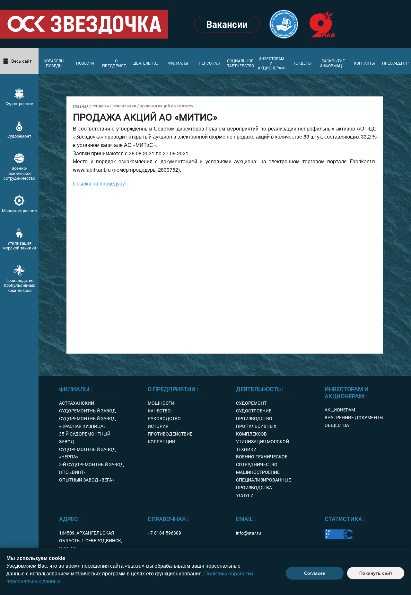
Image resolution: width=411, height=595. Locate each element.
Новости (85, 63)
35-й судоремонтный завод (84, 437)
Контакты (364, 63)
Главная (81, 106)
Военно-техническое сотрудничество (19, 173)
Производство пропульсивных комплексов (19, 285)
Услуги (245, 495)
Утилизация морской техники (19, 246)
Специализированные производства (263, 483)
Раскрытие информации (333, 63)
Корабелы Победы (54, 63)
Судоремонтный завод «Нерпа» (87, 453)
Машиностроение (19, 210)
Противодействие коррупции (170, 437)
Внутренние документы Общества (354, 421)
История (158, 426)
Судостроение (19, 103)
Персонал (209, 63)
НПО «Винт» (72, 472)
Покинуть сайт (375, 573)
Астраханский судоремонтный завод (87, 407)
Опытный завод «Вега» (86, 479)
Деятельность (147, 63)
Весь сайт (21, 61)
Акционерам (340, 409)
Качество (159, 410)
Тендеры (302, 63)
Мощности (161, 403)
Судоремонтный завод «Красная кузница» (87, 422)
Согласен (314, 573)
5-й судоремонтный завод (91, 464)
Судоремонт (19, 136)
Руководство (164, 418)
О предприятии (116, 63)
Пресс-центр (395, 63)
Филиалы (178, 63)
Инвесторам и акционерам (271, 63)
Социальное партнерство (240, 63)
